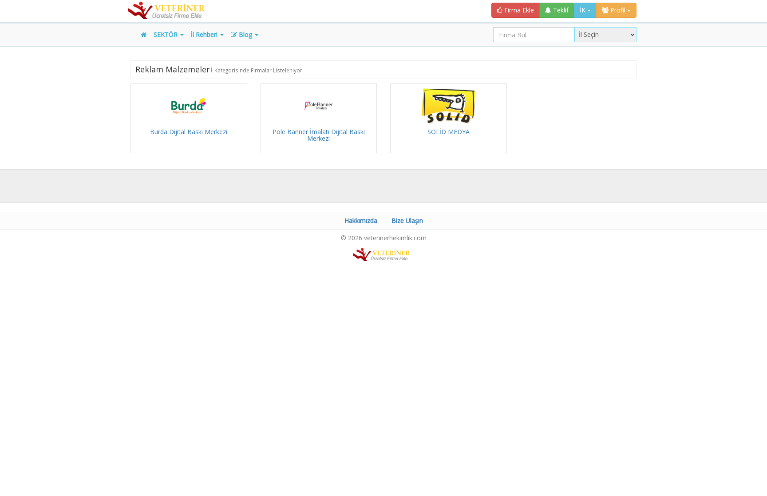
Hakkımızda (360, 220)
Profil (618, 10)
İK (583, 10)
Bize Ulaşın (407, 220)
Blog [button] (245, 34)
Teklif (560, 10)
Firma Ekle (518, 10)
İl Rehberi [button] (205, 34)
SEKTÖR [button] (166, 34)
